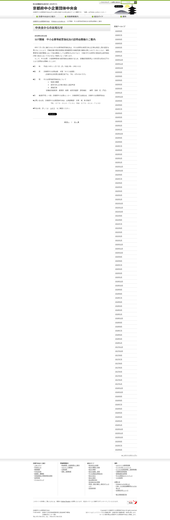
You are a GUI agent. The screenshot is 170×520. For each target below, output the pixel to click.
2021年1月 (118, 240)
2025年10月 (119, 68)
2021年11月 (119, 207)
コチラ (52, 108)
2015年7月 (118, 445)
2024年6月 (118, 113)
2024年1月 (118, 129)
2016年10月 (119, 392)
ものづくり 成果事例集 (123, 465)
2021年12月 (119, 203)
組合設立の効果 (93, 465)
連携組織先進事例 (121, 474)
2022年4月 (118, 191)
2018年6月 (118, 335)
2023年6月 (118, 150)
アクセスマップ (39, 480)
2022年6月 (118, 183)
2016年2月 (118, 421)
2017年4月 (118, 371)
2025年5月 (118, 84)
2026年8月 (118, 31)
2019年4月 (118, 306)
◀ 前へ (66, 122)
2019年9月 (118, 289)
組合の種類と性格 (94, 467)
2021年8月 (118, 220)
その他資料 (119, 478)
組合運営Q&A (93, 480)
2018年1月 (118, 343)
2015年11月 (119, 433)
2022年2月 (118, 195)
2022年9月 (118, 174)
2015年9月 (118, 441)
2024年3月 (118, 121)
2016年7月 (118, 404)
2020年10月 (119, 253)
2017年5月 (118, 367)
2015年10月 (119, 437)
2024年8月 (118, 105)
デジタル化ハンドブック (123, 467)
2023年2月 (118, 158)
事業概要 (37, 469)
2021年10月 (119, 211)
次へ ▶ (76, 122)
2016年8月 (118, 400)
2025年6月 (118, 80)
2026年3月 (118, 47)
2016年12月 (119, 388)
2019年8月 (118, 294)
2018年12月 (119, 318)
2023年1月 (118, 162)
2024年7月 (118, 109)
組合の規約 (92, 478)
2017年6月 (118, 363)
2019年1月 (118, 314)
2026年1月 (118, 55)
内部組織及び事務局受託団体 (43, 476)
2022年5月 (118, 187)
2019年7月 (118, 298)
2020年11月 (119, 248)
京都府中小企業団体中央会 (41, 21)
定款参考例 (92, 488)
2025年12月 (119, 60)
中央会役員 (37, 471)
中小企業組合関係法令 (96, 474)
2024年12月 (119, 97)
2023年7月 (118, 146)
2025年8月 (118, 76)
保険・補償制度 (66, 471)
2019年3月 (118, 310)
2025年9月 (118, 72)
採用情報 (37, 478)
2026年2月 (118, 51)
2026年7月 (118, 35)
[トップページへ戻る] (55, 9)
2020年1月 (118, 277)
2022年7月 (118, 179)
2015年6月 (118, 450)
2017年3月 (118, 376)
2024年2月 (118, 125)
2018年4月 (118, 339)
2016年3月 (118, 417)
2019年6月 (118, 302)
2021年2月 (118, 236)
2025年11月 (119, 64)
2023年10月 (119, 134)
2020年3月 (118, 273)
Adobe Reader (65, 501)
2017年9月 (118, 355)
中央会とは (37, 467)
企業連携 (64, 469)
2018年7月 (118, 330)
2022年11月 (119, 166)
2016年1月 (118, 425)
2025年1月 (118, 92)
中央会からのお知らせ (58, 21)
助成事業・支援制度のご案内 (71, 465)
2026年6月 (118, 39)
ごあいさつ (37, 465)
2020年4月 (118, 269)
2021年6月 (118, 228)
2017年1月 (118, 384)
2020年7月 (118, 265)
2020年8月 (118, 261)
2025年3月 (118, 88)
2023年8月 (118, 142)
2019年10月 (119, 285)
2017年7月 (118, 359)
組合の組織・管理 (94, 471)
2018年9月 (118, 322)
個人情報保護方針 (121, 494)
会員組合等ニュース (122, 490)
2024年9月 (118, 101)
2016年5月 (118, 413)
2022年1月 (118, 199)
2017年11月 (119, 347)
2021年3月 (118, 232)
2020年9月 (118, 257)
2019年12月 (119, 281)
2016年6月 (118, 408)
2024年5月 (118, 117)
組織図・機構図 (39, 474)
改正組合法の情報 (94, 482)
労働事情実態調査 (121, 471)
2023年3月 (118, 154)
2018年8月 (118, 326)
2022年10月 (119, 170)
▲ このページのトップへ (129, 455)
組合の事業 (92, 469)
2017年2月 (118, 380)
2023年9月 (118, 138)
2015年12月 (119, 429)
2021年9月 (118, 216)
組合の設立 (92, 476)
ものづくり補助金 (67, 467)
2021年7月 (118, 224)
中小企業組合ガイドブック (124, 476)
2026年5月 (118, 43)
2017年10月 (119, 351)
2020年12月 (119, 244)
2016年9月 (118, 396)
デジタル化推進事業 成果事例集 (126, 469)
